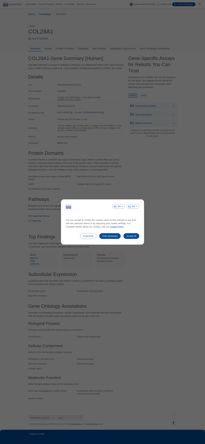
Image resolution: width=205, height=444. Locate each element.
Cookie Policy (117, 227)
